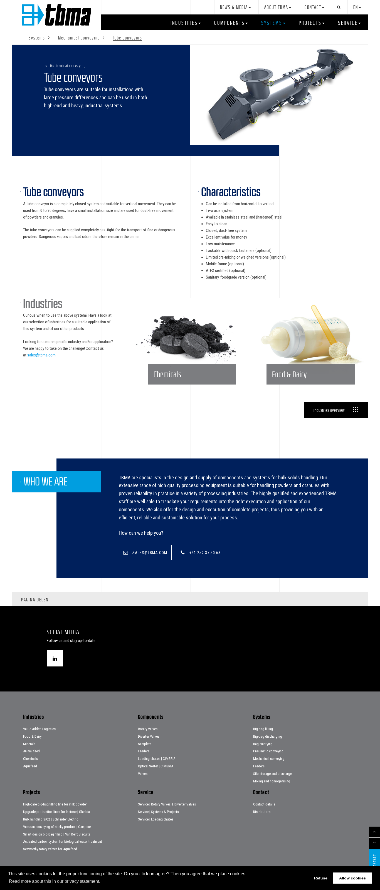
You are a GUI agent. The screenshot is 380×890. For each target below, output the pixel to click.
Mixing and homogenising (271, 781)
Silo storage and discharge (272, 774)
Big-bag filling (263, 729)
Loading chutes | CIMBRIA (156, 759)
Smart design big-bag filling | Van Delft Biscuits (56, 834)
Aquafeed (30, 766)
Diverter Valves (148, 736)
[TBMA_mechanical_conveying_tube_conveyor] (279, 95)
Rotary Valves (147, 729)
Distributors (261, 812)
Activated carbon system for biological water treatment (62, 841)
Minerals (29, 744)
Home (56, 15)
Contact (313, 7)
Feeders (143, 751)
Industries (184, 23)
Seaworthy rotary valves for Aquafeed (50, 849)
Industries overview (329, 410)
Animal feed (31, 751)
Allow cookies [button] (352, 878)
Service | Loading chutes (155, 819)
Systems (271, 23)
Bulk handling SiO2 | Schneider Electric (50, 819)
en (355, 7)
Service (348, 23)
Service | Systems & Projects (158, 812)
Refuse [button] (320, 878)
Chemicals (30, 759)
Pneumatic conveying (268, 751)
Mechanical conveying (68, 66)
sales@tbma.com (41, 355)
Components (229, 23)
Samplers (144, 744)
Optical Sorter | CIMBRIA (155, 766)
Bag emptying (263, 744)
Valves (142, 774)
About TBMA (276, 7)
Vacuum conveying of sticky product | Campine (57, 827)
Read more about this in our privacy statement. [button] (54, 881)
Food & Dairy (32, 736)
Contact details (264, 804)
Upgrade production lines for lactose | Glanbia (56, 812)
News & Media (234, 7)
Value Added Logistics (39, 729)
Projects (310, 23)
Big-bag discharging (267, 736)
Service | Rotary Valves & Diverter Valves (167, 804)
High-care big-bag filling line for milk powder (55, 804)
